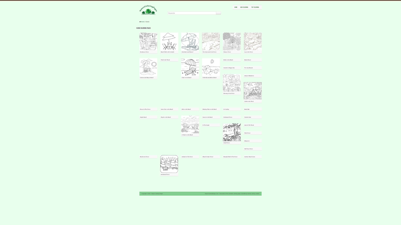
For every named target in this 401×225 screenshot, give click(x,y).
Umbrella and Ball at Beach (209, 77)
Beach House (247, 60)
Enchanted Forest (227, 117)
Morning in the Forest (228, 93)
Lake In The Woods (249, 125)
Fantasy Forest (227, 52)
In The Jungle (206, 125)
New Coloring (244, 7)
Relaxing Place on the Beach (210, 109)
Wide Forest (247, 133)
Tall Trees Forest (248, 149)
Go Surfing (226, 109)
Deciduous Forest (144, 52)
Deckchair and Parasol (187, 52)
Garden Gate (247, 117)
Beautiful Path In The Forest (230, 157)
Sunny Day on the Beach (167, 109)
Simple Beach (143, 117)
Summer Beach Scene (249, 157)
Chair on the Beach (186, 77)
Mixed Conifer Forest (208, 157)
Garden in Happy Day (229, 68)
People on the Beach (166, 117)
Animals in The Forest (187, 157)
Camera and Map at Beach (146, 77)
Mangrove (246, 141)
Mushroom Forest (144, 157)
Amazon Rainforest (249, 75)
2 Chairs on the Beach (187, 135)
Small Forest (226, 143)
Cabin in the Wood (249, 101)
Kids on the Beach (186, 109)
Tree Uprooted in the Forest (209, 52)
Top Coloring (255, 7)
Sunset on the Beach (208, 117)
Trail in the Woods (165, 60)
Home (235, 7)
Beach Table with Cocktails (167, 52)
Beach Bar (247, 109)
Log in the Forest (248, 52)
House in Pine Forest (145, 109)
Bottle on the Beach (228, 60)
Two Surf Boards (248, 68)
